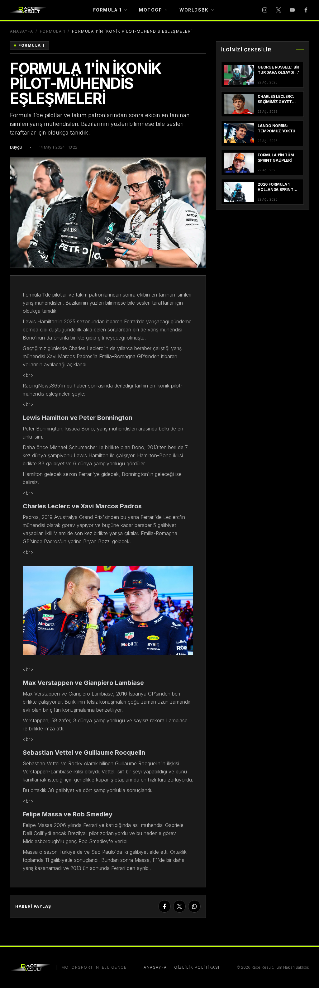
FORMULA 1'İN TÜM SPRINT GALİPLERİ (276, 158)
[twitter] (278, 10)
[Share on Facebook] (164, 906)
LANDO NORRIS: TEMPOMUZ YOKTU (276, 128)
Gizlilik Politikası (197, 967)
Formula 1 (52, 31)
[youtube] (292, 10)
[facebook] (306, 10)
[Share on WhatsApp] (194, 906)
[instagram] (264, 10)
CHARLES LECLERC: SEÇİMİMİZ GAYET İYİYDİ (276, 101)
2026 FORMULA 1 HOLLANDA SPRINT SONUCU (275, 189)
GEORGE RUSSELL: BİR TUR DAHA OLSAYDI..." (278, 70)
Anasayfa (21, 31)
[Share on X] (179, 906)
